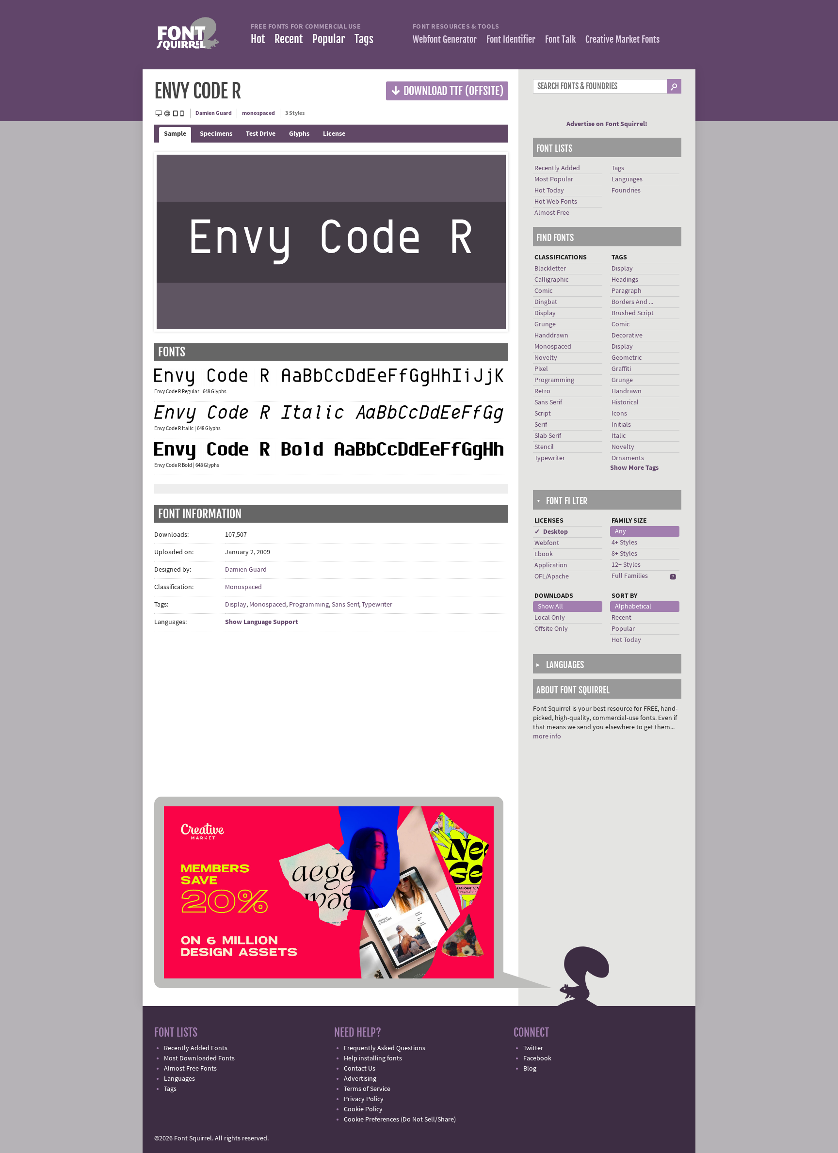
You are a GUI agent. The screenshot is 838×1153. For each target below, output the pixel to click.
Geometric (627, 357)
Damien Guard (213, 113)
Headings (625, 279)
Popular (328, 39)
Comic (543, 291)
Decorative (627, 335)
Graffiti (621, 369)
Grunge (545, 324)
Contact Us (359, 1068)
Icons (619, 413)
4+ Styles (624, 542)
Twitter (533, 1048)
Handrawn (627, 391)
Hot (258, 39)
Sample (175, 134)
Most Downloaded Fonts (199, 1058)
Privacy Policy (364, 1099)
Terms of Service (367, 1089)
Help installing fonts (373, 1058)
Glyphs (299, 134)
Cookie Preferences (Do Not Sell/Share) (400, 1119)
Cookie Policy (363, 1109)
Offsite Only (551, 629)
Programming (309, 604)
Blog (529, 1068)
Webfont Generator (445, 39)
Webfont (546, 543)
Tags (364, 39)
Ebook (543, 554)
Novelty (545, 357)
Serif (540, 424)
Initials (621, 424)
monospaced (258, 113)
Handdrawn (551, 335)
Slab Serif (547, 436)
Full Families (630, 576)
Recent (288, 39)
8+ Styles (624, 553)
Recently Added (557, 168)
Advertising (360, 1078)
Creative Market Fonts (622, 39)
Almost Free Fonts (190, 1068)
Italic (619, 436)
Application (550, 565)
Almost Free (551, 212)
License (334, 134)
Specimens (216, 134)
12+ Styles (626, 564)
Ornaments (628, 458)
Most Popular (553, 179)
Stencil (544, 447)
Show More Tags (634, 468)
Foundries (626, 190)
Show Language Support (261, 622)
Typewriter (377, 604)
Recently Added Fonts (195, 1048)
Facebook (537, 1058)
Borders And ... (632, 302)
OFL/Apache (551, 576)
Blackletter (550, 268)
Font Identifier (510, 39)
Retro (542, 391)
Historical (625, 402)
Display (235, 604)
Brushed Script (633, 313)
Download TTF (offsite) (447, 90)
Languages (627, 179)
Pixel (541, 369)
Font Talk (560, 39)
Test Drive (260, 134)
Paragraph (627, 291)
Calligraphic (551, 279)
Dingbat (545, 302)
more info (547, 736)
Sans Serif (345, 604)
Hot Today (549, 190)
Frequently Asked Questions (384, 1048)
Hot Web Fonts (555, 201)
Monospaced (243, 587)
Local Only (549, 617)
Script (542, 413)
